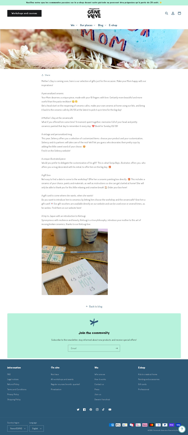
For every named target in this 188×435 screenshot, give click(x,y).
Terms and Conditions (17, 389)
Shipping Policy (14, 399)
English (35, 428)
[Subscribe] (117, 348)
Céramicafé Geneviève (160, 430)
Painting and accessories (148, 379)
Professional (143, 389)
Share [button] (47, 75)
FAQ (9, 374)
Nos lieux (55, 374)
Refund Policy (13, 384)
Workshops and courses (24, 13)
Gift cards (142, 384)
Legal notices (13, 379)
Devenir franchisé (102, 399)
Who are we (100, 374)
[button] (73, 25)
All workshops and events (62, 379)
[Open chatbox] (182, 429)
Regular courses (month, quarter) (65, 384)
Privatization (56, 389)
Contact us (99, 384)
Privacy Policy (13, 394)
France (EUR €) (16, 428)
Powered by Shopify (174, 430)
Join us (98, 394)
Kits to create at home (147, 374)
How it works (100, 379)
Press (97, 389)
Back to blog (95, 306)
